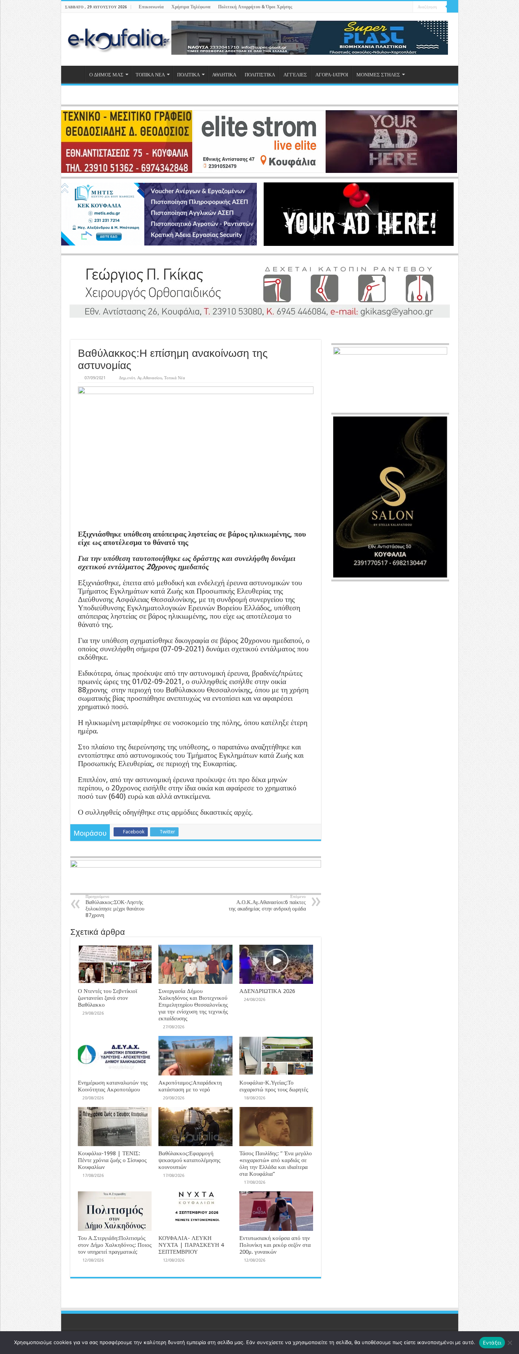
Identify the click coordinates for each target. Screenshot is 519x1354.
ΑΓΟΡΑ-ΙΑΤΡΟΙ (331, 75)
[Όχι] (509, 1342)
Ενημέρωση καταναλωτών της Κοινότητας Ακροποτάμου (113, 1086)
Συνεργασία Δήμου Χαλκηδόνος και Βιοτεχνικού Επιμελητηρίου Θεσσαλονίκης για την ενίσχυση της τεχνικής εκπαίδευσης (193, 1005)
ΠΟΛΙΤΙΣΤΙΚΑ (260, 75)
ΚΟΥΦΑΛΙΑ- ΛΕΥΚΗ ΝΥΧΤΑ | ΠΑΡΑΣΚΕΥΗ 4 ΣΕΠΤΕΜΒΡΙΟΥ (191, 1245)
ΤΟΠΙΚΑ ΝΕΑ (150, 75)
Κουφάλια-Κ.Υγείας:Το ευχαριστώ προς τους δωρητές (273, 1086)
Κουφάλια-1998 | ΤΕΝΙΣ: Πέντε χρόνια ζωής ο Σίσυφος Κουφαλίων (112, 1160)
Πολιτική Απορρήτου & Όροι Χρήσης (255, 7)
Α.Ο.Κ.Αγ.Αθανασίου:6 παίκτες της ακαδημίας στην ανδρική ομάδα (267, 903)
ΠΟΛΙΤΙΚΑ (188, 75)
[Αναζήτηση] (452, 7)
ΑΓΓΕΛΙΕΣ (295, 75)
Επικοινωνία (151, 7)
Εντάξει (492, 1343)
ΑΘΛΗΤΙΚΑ (224, 75)
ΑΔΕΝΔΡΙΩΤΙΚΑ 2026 (267, 991)
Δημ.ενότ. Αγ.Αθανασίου (140, 377)
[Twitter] (393, 7)
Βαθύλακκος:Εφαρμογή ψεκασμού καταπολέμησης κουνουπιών (189, 1160)
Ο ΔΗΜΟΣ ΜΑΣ (106, 75)
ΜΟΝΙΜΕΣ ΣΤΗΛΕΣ (378, 75)
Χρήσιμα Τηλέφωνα (190, 7)
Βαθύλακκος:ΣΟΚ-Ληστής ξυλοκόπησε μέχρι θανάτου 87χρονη (114, 906)
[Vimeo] (407, 7)
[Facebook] (385, 7)
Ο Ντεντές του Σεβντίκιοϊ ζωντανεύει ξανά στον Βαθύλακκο (107, 998)
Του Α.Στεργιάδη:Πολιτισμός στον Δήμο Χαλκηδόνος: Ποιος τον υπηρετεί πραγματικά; (115, 1245)
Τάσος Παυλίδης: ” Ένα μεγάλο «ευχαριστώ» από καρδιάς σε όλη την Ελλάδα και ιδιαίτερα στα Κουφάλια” (275, 1163)
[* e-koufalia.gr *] (119, 38)
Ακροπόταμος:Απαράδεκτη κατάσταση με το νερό (190, 1086)
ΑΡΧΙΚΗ (75, 74)
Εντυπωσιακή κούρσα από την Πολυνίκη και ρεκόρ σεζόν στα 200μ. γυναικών (275, 1245)
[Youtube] (400, 7)
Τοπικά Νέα (174, 377)
